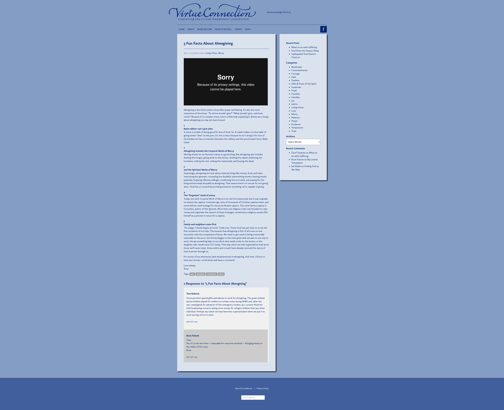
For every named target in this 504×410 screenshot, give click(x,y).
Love (293, 110)
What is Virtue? (223, 29)
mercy (221, 274)
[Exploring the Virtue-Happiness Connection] (223, 12)
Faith (293, 77)
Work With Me (204, 29)
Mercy (221, 53)
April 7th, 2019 (191, 321)
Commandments (299, 70)
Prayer (294, 120)
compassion (211, 274)
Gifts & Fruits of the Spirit (303, 83)
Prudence (296, 124)
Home (182, 29)
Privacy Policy (263, 388)
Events (238, 29)
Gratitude (296, 87)
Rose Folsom (192, 335)
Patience (295, 117)
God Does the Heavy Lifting (305, 50)
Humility (295, 93)
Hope (294, 90)
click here (249, 256)
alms (192, 274)
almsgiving (200, 274)
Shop (247, 29)
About (191, 29)
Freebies (295, 80)
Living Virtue (211, 53)
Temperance (297, 127)
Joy (292, 100)
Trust (293, 131)
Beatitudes (296, 67)
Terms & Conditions (243, 388)
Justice (294, 104)
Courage (295, 73)
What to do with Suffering (304, 47)
